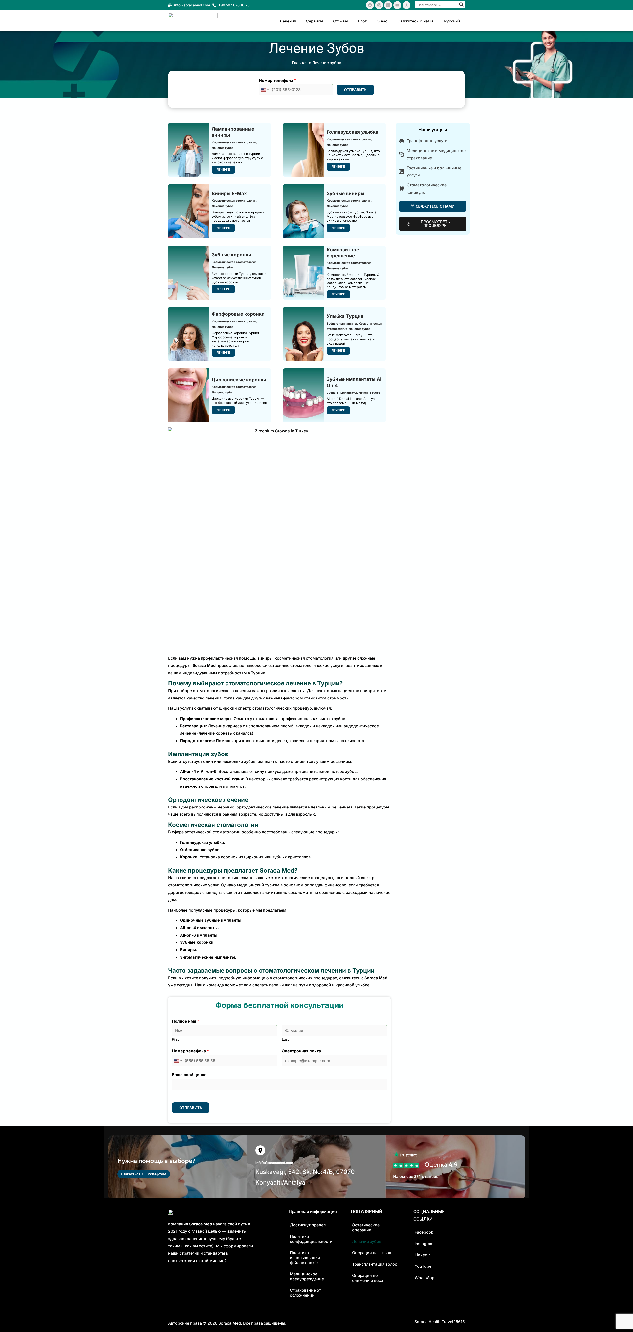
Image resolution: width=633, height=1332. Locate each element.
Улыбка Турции (345, 316)
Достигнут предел (308, 1225)
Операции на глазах (371, 1252)
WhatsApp (424, 1277)
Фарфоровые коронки (238, 314)
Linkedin (423, 1254)
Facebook (424, 1232)
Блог (362, 21)
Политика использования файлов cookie (305, 1257)
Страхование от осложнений (305, 1293)
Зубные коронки (231, 255)
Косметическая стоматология (234, 142)
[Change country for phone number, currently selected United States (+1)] (264, 89)
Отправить (355, 89)
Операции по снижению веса (367, 1278)
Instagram (424, 1243)
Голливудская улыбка (352, 132)
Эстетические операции (366, 1227)
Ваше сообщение (189, 1074)
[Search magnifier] (461, 4)
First (175, 1039)
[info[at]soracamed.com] (260, 1150)
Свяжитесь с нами (415, 21)
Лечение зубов (222, 148)
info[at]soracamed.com (274, 1163)
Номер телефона (277, 80)
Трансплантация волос (374, 1264)
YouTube (423, 1266)
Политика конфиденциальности (311, 1239)
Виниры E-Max (229, 193)
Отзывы (340, 21)
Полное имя (185, 1021)
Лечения (288, 21)
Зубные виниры (345, 193)
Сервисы (314, 21)
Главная (300, 62)
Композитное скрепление (343, 253)
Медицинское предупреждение (307, 1276)
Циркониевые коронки (239, 380)
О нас (382, 21)
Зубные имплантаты (342, 323)
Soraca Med (229, 1323)
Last (285, 1039)
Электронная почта (301, 1050)
